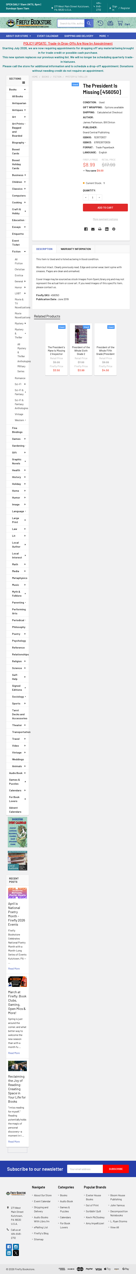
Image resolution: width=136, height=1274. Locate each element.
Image (16, 504)
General (19, 281)
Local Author (16, 544)
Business (17, 175)
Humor (16, 497)
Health (16, 470)
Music (15, 584)
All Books (17, 96)
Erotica (19, 275)
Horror (18, 287)
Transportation (20, 731)
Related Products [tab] (47, 316)
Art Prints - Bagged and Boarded (19, 129)
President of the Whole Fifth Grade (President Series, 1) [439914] (105, 354)
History (16, 477)
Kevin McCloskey (95, 1217)
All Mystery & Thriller (21, 350)
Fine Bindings (17, 429)
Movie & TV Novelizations (22, 303)
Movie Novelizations (22, 315)
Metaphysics (19, 577)
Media (15, 571)
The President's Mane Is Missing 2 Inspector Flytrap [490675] (56, 354)
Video (15, 745)
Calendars (15, 790)
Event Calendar (47, 35)
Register (125, 8)
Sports (16, 703)
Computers (19, 195)
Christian (20, 269)
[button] (17, 832)
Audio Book (15, 772)
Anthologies (23, 361)
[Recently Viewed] (101, 23)
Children (17, 181)
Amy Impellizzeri (95, 1223)
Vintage (19, 414)
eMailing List (41, 1227)
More (102, 35)
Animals (17, 766)
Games (16, 438)
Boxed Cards (16, 151)
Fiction (16, 251)
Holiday (16, 483)
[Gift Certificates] (111, 23)
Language (18, 511)
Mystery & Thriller (19, 333)
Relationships (20, 654)
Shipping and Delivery (78, 35)
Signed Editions (17, 687)
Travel (16, 738)
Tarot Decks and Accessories (19, 714)
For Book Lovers (14, 799)
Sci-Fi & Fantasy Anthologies (21, 404)
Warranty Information (76, 248)
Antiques (17, 109)
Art (14, 116)
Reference (18, 647)
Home (15, 490)
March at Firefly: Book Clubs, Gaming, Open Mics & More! (17, 1002)
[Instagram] (16, 1247)
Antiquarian (19, 103)
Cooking (17, 202)
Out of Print (92, 1205)
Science (17, 668)
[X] (16, 1253)
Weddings (18, 759)
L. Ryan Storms (118, 1221)
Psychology (19, 640)
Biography (18, 142)
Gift (14, 452)
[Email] (93, 229)
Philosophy (18, 626)
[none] (56, 112)
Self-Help (15, 676)
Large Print (15, 520)
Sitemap (38, 1239)
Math (15, 564)
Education (18, 220)
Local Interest (17, 555)
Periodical (18, 620)
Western (19, 420)
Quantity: (89, 190)
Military (21, 366)
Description (44, 248)
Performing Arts (19, 611)
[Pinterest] (114, 229)
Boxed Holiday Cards (16, 164)
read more (14, 968)
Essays (16, 226)
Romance (20, 378)
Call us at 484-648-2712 (16, 1233)
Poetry (16, 633)
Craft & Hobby (16, 211)
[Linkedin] (107, 229)
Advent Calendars (15, 809)
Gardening (18, 445)
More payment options (105, 219)
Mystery (19, 323)
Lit (13, 535)
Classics (17, 188)
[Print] (100, 229)
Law (14, 528)
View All (114, 1227)
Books (13, 89)
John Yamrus (117, 1205)
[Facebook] (86, 229)
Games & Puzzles (14, 781)
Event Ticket (16, 242)
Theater (17, 725)
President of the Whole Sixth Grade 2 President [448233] (81, 354)
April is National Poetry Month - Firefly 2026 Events (16, 913)
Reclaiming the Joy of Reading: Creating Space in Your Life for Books (17, 1088)
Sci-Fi (18, 384)
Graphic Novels (16, 461)
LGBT (18, 293)
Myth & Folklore (17, 593)
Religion (17, 661)
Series (20, 371)
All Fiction (19, 261)
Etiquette (18, 233)
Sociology (18, 696)
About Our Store (17, 35)
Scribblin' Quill (93, 1211)
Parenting (18, 602)
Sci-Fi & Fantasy (19, 392)
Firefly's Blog (41, 1233)
